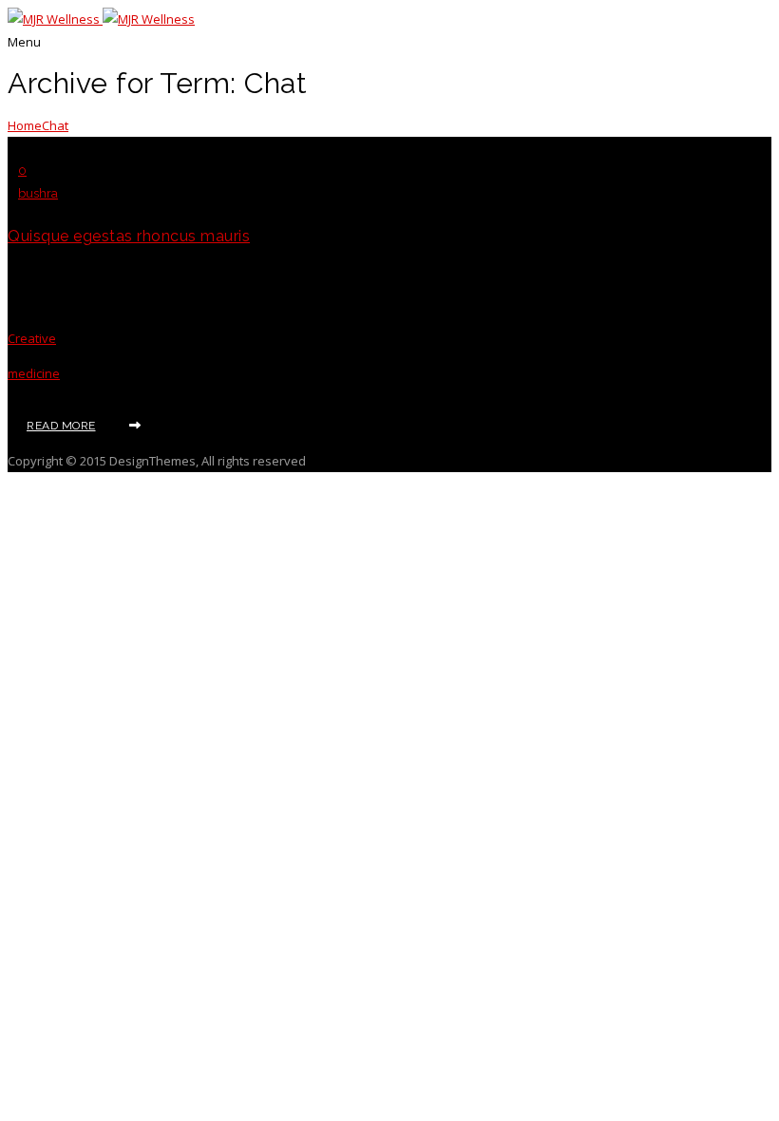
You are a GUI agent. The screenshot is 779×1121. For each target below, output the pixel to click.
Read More (61, 425)
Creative (32, 338)
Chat (55, 125)
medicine (34, 373)
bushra (38, 193)
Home (25, 125)
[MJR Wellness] (101, 19)
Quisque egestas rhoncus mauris (129, 236)
